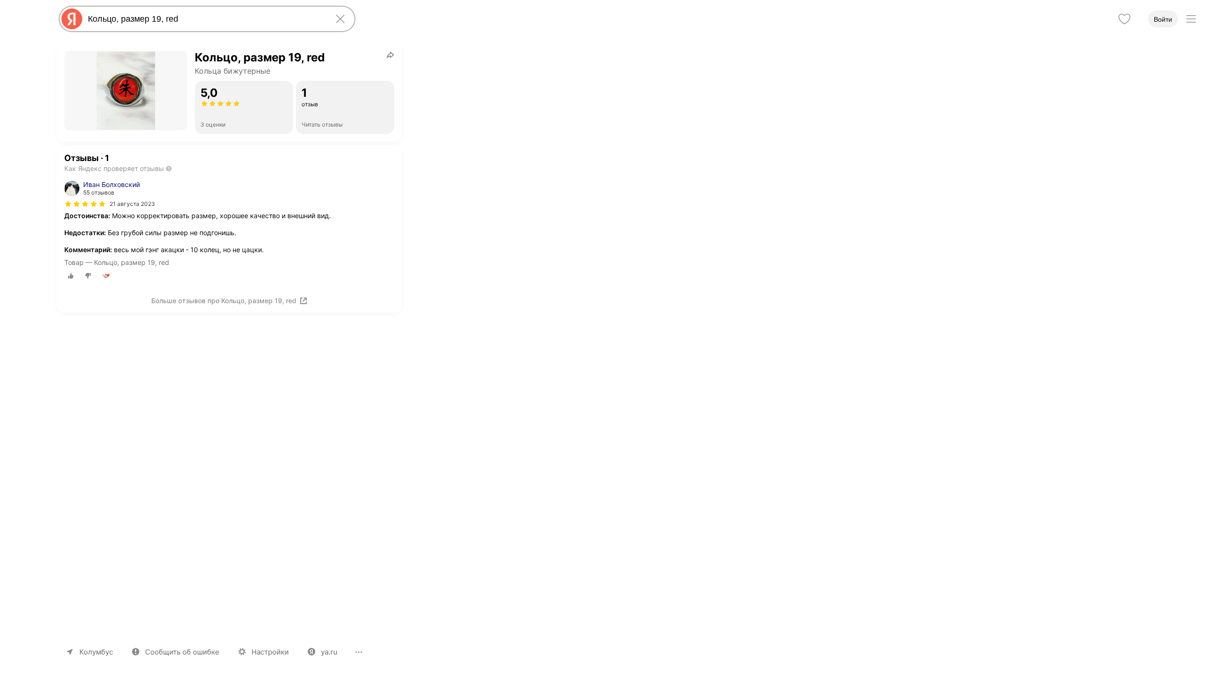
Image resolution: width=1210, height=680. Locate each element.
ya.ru (329, 651)
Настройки (270, 651)
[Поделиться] (390, 55)
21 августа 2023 (132, 203)
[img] (85, 204)
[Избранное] (1124, 18)
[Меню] (1191, 18)
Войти (1163, 19)
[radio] (71, 275)
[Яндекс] (71, 18)
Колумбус (96, 651)
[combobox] (205, 19)
